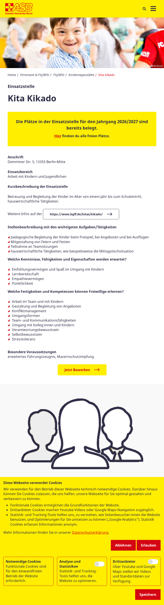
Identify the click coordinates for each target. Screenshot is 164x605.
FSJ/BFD (58, 75)
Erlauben (148, 545)
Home (12, 75)
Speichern (147, 594)
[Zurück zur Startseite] (19, 8)
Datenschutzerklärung (90, 532)
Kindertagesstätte (81, 75)
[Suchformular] (144, 9)
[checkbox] (99, 564)
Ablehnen (123, 545)
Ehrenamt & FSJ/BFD (34, 75)
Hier (57, 136)
